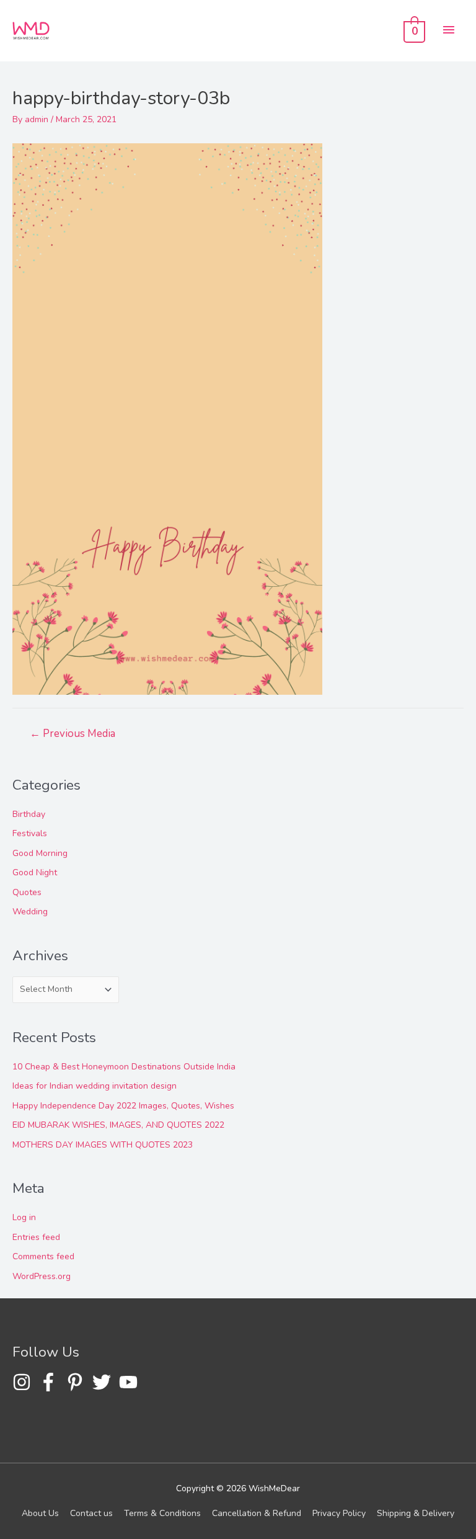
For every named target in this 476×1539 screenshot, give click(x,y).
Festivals (29, 833)
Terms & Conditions (162, 1513)
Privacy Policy (339, 1513)
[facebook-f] (51, 1382)
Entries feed (36, 1237)
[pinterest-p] (78, 1382)
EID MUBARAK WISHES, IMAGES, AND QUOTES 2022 (118, 1125)
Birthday (28, 814)
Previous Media (72, 733)
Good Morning (40, 853)
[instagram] (24, 1382)
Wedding (30, 911)
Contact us (91, 1513)
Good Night (34, 872)
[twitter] (104, 1382)
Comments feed (43, 1256)
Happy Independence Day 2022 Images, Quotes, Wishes (123, 1106)
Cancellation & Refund (256, 1513)
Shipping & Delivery (415, 1513)
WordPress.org (41, 1276)
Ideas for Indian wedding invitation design (94, 1086)
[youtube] (131, 1382)
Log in (24, 1217)
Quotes (27, 892)
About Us (40, 1513)
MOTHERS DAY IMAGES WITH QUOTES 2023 (102, 1145)
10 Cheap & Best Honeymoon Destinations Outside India (124, 1067)
